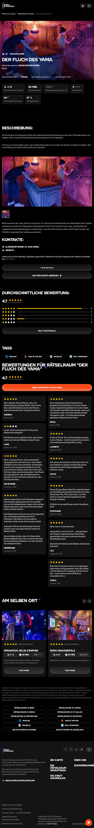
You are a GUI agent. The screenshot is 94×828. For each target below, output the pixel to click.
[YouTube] (81, 749)
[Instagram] (71, 749)
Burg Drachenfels (62, 650)
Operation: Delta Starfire (21, 650)
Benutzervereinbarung (12, 823)
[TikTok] (76, 749)
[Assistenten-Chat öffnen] (88, 822)
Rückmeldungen (41, 77)
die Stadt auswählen (57, 777)
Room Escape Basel (29, 65)
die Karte (56, 760)
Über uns (80, 760)
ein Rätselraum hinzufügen (58, 768)
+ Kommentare (15, 302)
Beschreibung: (9, 77)
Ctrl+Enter (10, 259)
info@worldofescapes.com (20, 780)
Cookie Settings (23, 812)
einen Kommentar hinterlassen (47, 387)
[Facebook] (65, 749)
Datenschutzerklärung (12, 809)
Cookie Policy (8, 812)
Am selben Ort (64, 77)
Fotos (24, 77)
